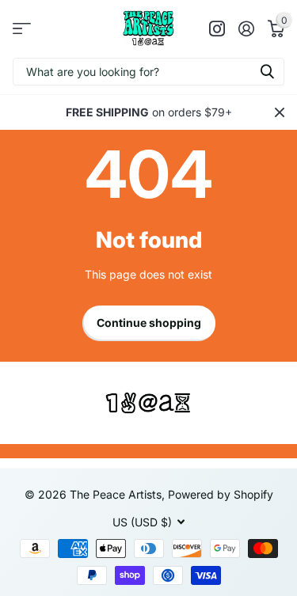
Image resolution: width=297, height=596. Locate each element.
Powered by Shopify (220, 494)
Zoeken (266, 71)
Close (279, 112)
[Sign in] (246, 28)
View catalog (22, 29)
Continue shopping (149, 322)
